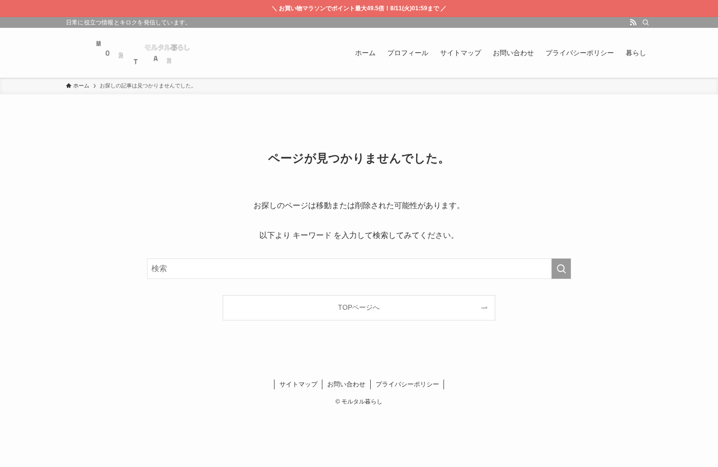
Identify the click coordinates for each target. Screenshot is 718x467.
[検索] (645, 22)
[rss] (633, 22)
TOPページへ (359, 307)
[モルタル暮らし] (142, 53)
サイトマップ (298, 384)
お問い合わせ (346, 384)
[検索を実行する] (561, 268)
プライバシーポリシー (407, 384)
